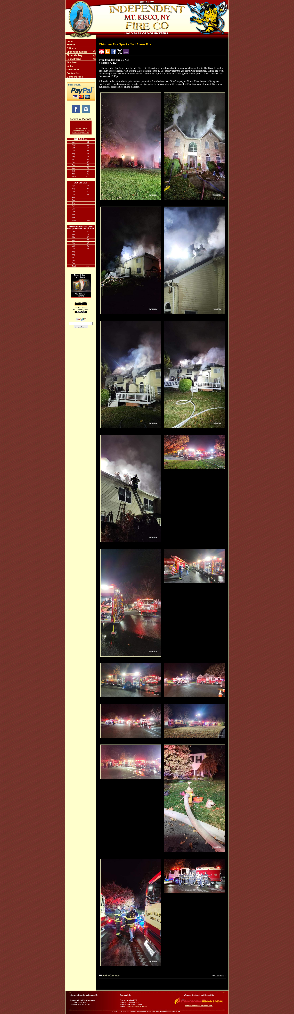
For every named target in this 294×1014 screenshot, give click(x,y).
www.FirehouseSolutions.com (199, 1006)
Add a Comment (111, 975)
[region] (81, 58)
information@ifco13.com (137, 1006)
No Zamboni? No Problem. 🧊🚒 (81, 133)
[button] (79, 51)
